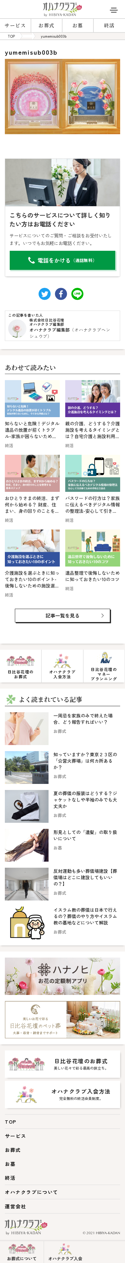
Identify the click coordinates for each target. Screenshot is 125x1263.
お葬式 (47, 25)
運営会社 (15, 1206)
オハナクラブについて (31, 1192)
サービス (15, 25)
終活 (109, 25)
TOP (10, 1121)
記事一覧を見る (62, 615)
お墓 (78, 25)
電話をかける (67, 260)
